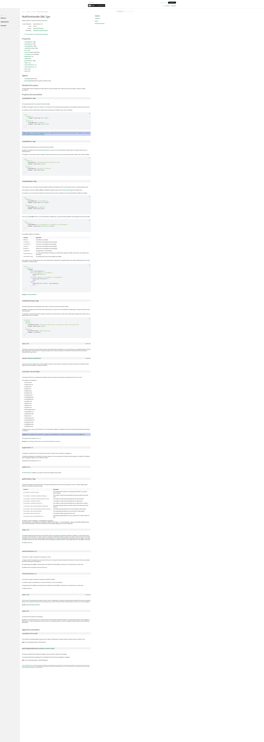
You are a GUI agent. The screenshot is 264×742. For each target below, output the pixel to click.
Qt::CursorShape (30, 441)
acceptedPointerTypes (29, 48)
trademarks (64, 666)
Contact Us (162, 2)
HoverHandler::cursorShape (53, 441)
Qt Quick (28, 11)
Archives (167, 6)
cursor (44, 429)
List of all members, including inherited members (36, 34)
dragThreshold (27, 56)
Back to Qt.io (91, 2)
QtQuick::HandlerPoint (34, 358)
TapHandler (59, 538)
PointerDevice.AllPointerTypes (45, 309)
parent (26, 69)
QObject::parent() (35, 605)
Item (31, 193)
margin (26, 63)
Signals (96, 21)
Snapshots (173, 6)
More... (46, 20)
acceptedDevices (28, 44)
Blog (166, 2)
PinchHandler (44, 30)
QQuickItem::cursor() (39, 441)
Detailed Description (100, 23)
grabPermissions (28, 60)
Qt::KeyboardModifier (31, 294)
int (32, 448)
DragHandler (36, 30)
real (28, 530)
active (25, 50)
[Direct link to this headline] (31, 39)
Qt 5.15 (23, 11)
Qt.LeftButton (41, 107)
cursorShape (27, 54)
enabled (26, 58)
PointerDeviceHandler (38, 28)
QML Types (33, 11)
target (25, 71)
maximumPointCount (29, 65)
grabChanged (27, 81)
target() (70, 602)
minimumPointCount (29, 67)
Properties (97, 18)
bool (27, 344)
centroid (26, 52)
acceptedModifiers (28, 46)
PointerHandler (66, 190)
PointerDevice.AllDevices (43, 150)
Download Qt (172, 2)
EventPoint (31, 633)
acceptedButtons (28, 42)
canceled (26, 78)
